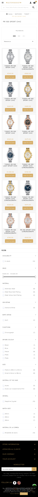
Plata (20, 354)
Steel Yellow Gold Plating (20, 295)
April (20, 320)
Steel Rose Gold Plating (20, 292)
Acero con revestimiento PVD (20, 389)
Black (20, 345)
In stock (20, 261)
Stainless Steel (20, 288)
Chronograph (20, 332)
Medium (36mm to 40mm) (20, 370)
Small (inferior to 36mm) (20, 373)
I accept (24, 493)
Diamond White (20, 307)
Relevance (19, 41)
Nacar (20, 351)
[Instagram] (19, 483)
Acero (20, 385)
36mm (20, 417)
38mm (20, 420)
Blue (20, 348)
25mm (20, 413)
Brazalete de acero (20, 432)
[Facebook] (14, 483)
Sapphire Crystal (20, 401)
